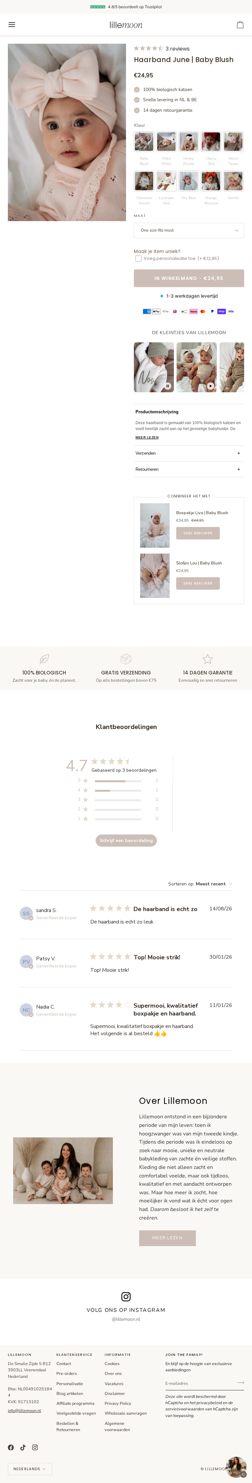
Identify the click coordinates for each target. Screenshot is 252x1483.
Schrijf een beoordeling (126, 840)
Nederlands (26, 1469)
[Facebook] (11, 1447)
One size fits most (157, 230)
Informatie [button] (118, 1354)
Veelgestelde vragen (76, 1413)
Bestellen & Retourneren (68, 1427)
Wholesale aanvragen (126, 1413)
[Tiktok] (23, 1447)
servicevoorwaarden (184, 1409)
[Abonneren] (238, 1383)
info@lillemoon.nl (24, 1411)
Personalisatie (69, 1384)
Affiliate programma (75, 1403)
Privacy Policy (118, 1403)
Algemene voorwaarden (117, 1427)
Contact (63, 1364)
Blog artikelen (69, 1394)
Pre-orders (66, 1374)
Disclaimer (115, 1394)
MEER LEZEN (147, 437)
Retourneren (188, 469)
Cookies (112, 1364)
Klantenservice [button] (74, 1354)
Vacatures (114, 1384)
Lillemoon (216, 1469)
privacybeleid (209, 1403)
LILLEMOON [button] (20, 1354)
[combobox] (200, 884)
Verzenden (188, 453)
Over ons (113, 1374)
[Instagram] (35, 1447)
